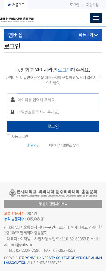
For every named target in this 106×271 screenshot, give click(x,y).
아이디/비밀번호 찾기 (64, 145)
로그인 (74, 4)
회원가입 (92, 4)
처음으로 (17, 4)
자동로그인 (19, 136)
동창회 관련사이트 (52, 203)
